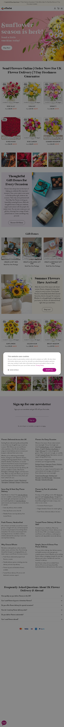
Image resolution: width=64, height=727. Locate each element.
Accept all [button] (49, 370)
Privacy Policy (40, 365)
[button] (13, 370)
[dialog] (32, 363)
